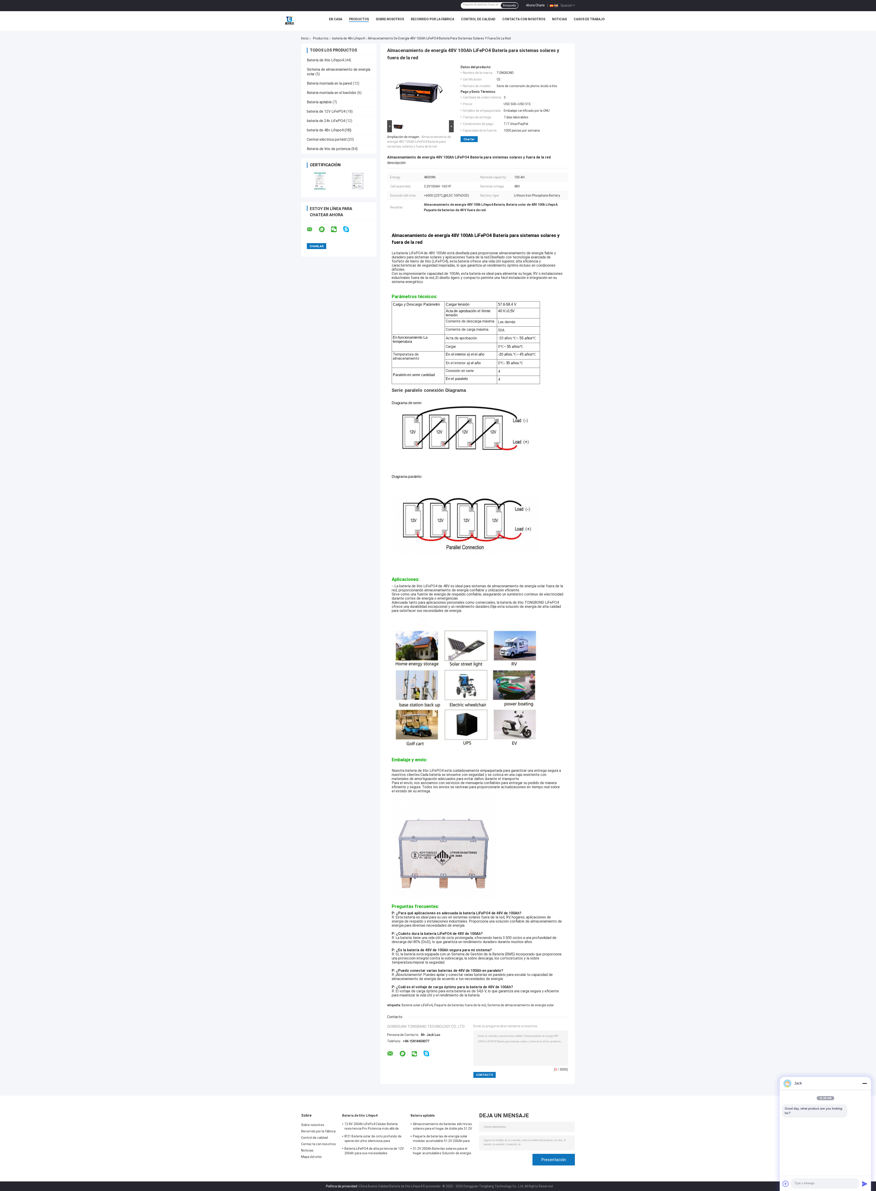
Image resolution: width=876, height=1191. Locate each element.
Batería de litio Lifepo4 (325, 60)
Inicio (305, 38)
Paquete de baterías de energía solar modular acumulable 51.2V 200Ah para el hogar (441, 1139)
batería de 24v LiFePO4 (326, 121)
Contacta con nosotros (523, 19)
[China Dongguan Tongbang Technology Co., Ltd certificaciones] (320, 181)
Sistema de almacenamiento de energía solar (520, 1005)
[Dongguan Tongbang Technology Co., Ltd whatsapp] (324, 229)
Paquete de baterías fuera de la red (460, 1005)
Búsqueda (509, 5)
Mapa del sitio (311, 1157)
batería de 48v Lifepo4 (348, 38)
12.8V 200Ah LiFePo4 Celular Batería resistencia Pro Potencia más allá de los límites (371, 1127)
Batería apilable (319, 102)
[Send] (864, 1184)
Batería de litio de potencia (328, 149)
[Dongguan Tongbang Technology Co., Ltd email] (312, 229)
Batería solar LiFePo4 (417, 1005)
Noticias (559, 19)
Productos (359, 19)
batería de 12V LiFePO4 (326, 111)
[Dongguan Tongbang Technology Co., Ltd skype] (349, 229)
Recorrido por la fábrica (432, 19)
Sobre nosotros (390, 19)
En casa (335, 19)
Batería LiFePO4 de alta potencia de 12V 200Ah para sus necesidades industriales (374, 1151)
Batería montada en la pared (329, 83)
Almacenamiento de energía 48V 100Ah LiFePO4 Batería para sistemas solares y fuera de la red (419, 141)
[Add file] (785, 1184)
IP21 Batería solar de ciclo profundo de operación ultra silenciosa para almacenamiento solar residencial (373, 1139)
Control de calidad (478, 19)
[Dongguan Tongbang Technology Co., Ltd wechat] (336, 229)
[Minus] (864, 1083)
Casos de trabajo (589, 19)
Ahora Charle (535, 5)
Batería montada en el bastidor (331, 93)
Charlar (469, 139)
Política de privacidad (341, 1186)
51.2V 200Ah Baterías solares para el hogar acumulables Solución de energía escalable (442, 1151)
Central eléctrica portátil (327, 139)
